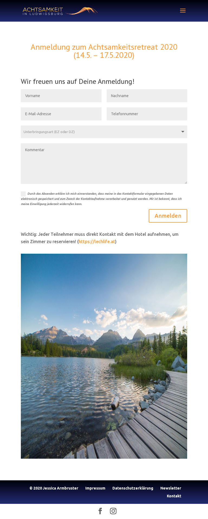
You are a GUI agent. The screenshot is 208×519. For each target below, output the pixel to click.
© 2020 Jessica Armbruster (54, 488)
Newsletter (170, 488)
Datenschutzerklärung (132, 488)
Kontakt (174, 496)
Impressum (95, 488)
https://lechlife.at (97, 241)
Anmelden (168, 216)
